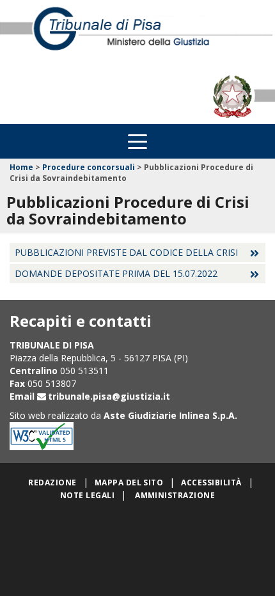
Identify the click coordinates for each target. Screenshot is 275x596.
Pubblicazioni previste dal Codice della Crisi (126, 252)
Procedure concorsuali (88, 167)
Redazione (52, 482)
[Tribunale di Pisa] (137, 34)
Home (21, 167)
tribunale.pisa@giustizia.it (109, 396)
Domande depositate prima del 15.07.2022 (116, 273)
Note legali (87, 495)
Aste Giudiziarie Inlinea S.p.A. (170, 415)
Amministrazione (175, 495)
